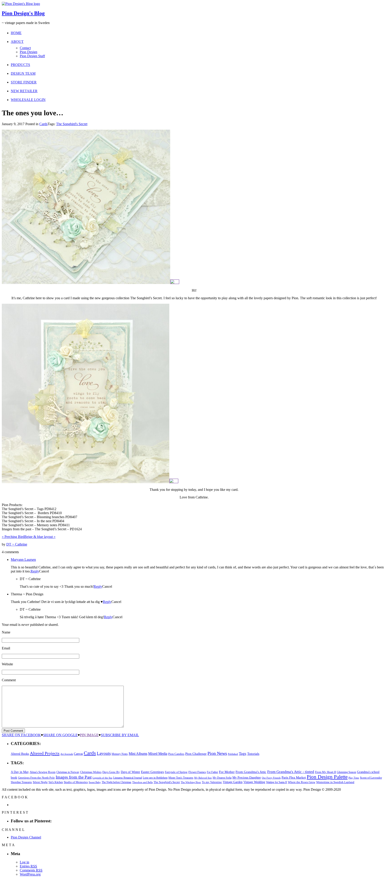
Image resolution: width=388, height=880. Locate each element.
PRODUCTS (20, 65)
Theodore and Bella (142, 782)
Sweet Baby (95, 782)
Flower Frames (197, 772)
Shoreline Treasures (21, 782)
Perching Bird (13, 537)
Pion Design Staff (32, 56)
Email (6, 648)
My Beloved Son (203, 777)
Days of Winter (130, 772)
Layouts (104, 753)
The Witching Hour (191, 782)
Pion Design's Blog (23, 13)
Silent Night (40, 782)
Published (233, 754)
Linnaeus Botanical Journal (127, 777)
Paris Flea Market (294, 777)
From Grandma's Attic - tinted (290, 772)
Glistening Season (346, 772)
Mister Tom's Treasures (180, 777)
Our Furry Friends (271, 778)
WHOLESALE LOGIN (28, 100)
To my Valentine (212, 782)
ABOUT (17, 42)
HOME (16, 33)
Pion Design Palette (327, 777)
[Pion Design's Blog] (21, 4)
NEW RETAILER (24, 91)
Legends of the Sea (102, 777)
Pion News (217, 753)
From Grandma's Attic (251, 772)
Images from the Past (74, 777)
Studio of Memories (76, 782)
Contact (25, 48)
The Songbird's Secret (71, 124)
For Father (212, 772)
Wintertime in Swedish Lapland (335, 782)
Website (7, 664)
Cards (43, 124)
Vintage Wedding (254, 782)
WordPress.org (30, 874)
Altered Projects (45, 753)
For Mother (227, 772)
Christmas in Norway (67, 772)
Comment (9, 680)
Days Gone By (111, 772)
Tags (242, 753)
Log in (24, 862)
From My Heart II (325, 772)
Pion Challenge (196, 754)
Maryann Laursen (23, 559)
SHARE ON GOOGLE (60, 735)
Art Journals (66, 754)
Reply (35, 571)
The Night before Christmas (116, 782)
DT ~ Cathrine (16, 544)
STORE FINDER (24, 82)
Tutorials (253, 754)
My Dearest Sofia (222, 777)
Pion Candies (176, 754)
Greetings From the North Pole (36, 777)
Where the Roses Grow (301, 782)
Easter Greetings (152, 772)
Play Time (353, 778)
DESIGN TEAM (23, 73)
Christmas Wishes (90, 772)
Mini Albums (138, 754)
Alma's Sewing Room (42, 772)
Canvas (78, 754)
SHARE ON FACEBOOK (21, 735)
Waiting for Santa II (276, 782)
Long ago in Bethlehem (155, 777)
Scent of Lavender (371, 777)
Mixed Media (157, 754)
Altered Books (20, 754)
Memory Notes (120, 754)
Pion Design (28, 52)
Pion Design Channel (26, 837)
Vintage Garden (232, 782)
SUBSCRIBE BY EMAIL (120, 735)
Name (6, 632)
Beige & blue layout (39, 537)
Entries (28, 866)
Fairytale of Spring (176, 772)
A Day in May (20, 772)
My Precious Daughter (246, 777)
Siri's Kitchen (55, 782)
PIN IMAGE (89, 735)
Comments (31, 870)
